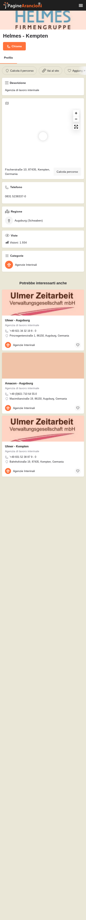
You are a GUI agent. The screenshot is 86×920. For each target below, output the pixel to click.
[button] (80, 5)
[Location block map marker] (43, 136)
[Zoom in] (76, 113)
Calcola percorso (67, 171)
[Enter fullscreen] (76, 127)
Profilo (8, 57)
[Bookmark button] (78, 345)
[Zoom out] (76, 119)
